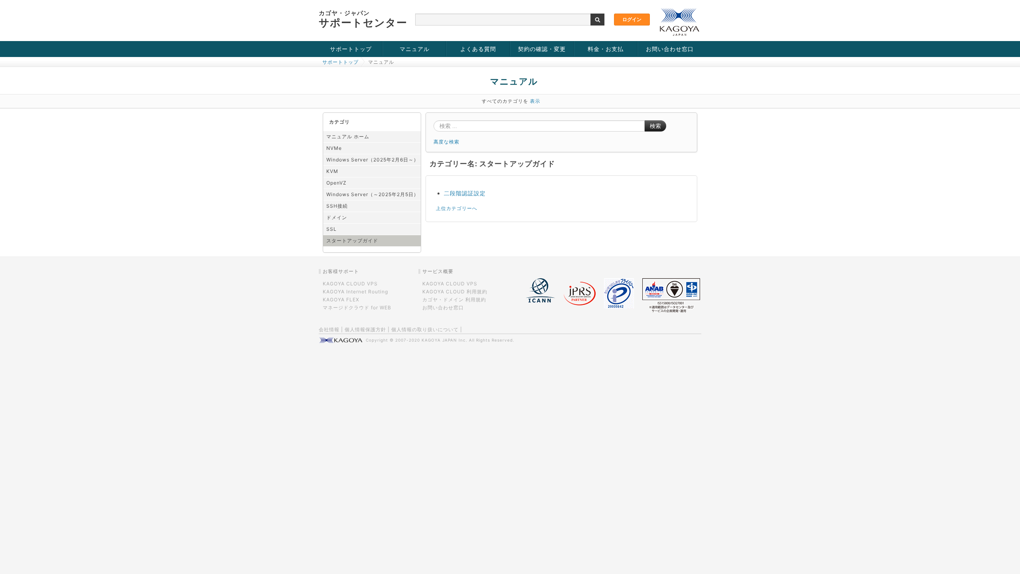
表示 (535, 101)
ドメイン (336, 217)
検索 (655, 126)
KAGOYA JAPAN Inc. (444, 340)
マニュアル (415, 48)
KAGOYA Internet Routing (355, 292)
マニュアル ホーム (347, 137)
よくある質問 (478, 48)
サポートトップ (351, 48)
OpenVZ (336, 183)
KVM (332, 171)
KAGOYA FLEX (341, 300)
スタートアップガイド (352, 241)
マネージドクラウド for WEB (357, 308)
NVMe (334, 148)
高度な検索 (446, 142)
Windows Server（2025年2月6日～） (372, 160)
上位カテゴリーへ (456, 208)
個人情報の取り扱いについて (425, 329)
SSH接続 (337, 206)
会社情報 (329, 329)
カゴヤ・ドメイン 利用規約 (454, 300)
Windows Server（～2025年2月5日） (372, 194)
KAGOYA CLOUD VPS (350, 284)
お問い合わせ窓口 (670, 48)
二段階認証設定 (465, 193)
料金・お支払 (606, 48)
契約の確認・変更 (542, 48)
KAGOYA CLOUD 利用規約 (454, 292)
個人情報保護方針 (365, 329)
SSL (331, 229)
